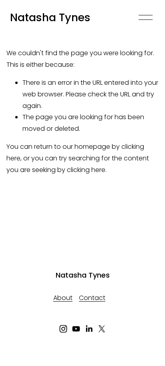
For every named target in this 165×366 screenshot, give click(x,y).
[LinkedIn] (89, 329)
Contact (92, 297)
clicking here (86, 169)
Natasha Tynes (50, 17)
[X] (102, 329)
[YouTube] (76, 329)
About (62, 297)
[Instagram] (63, 329)
